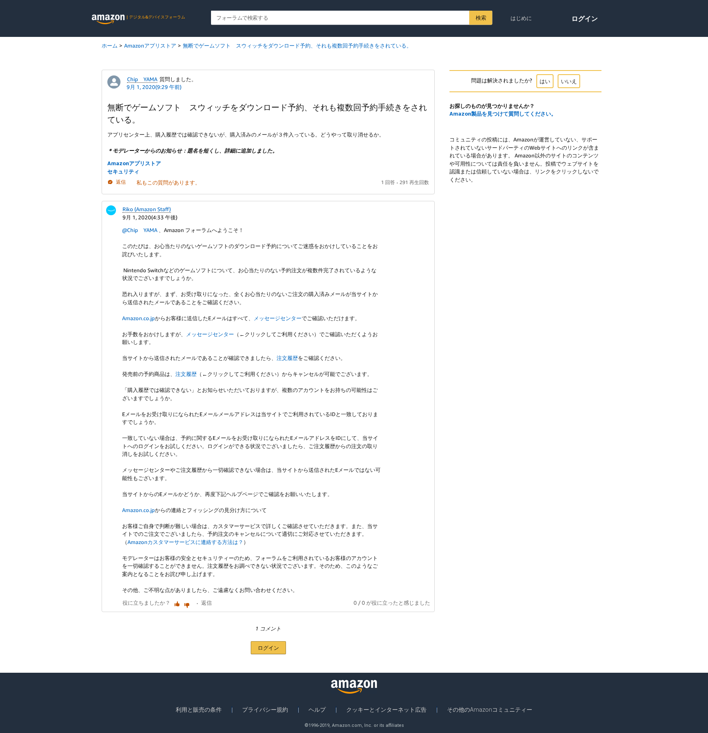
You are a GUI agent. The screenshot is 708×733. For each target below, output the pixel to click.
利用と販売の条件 (199, 709)
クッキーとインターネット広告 (386, 709)
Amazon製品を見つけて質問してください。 (502, 113)
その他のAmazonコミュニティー (489, 709)
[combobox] (351, 18)
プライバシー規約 (265, 709)
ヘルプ (317, 709)
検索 (481, 17)
